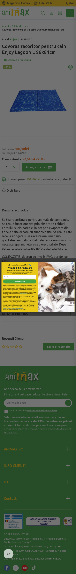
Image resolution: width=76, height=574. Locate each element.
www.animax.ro (23, 293)
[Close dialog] (72, 263)
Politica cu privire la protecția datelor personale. (13, 308)
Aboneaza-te (20, 281)
